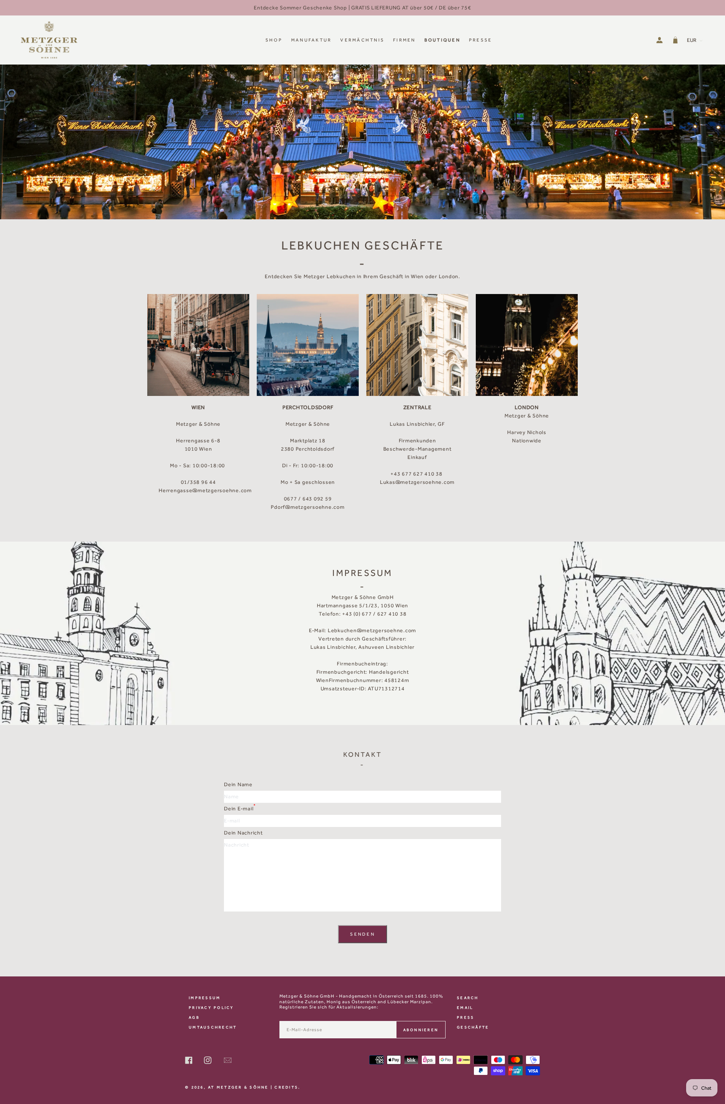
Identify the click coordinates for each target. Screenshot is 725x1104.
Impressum (205, 997)
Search (468, 997)
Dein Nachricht (243, 833)
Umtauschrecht (213, 1027)
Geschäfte (473, 1027)
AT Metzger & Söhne (238, 1087)
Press (465, 1017)
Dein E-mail (240, 807)
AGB (194, 1017)
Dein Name (238, 784)
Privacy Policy (211, 1007)
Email (465, 1007)
